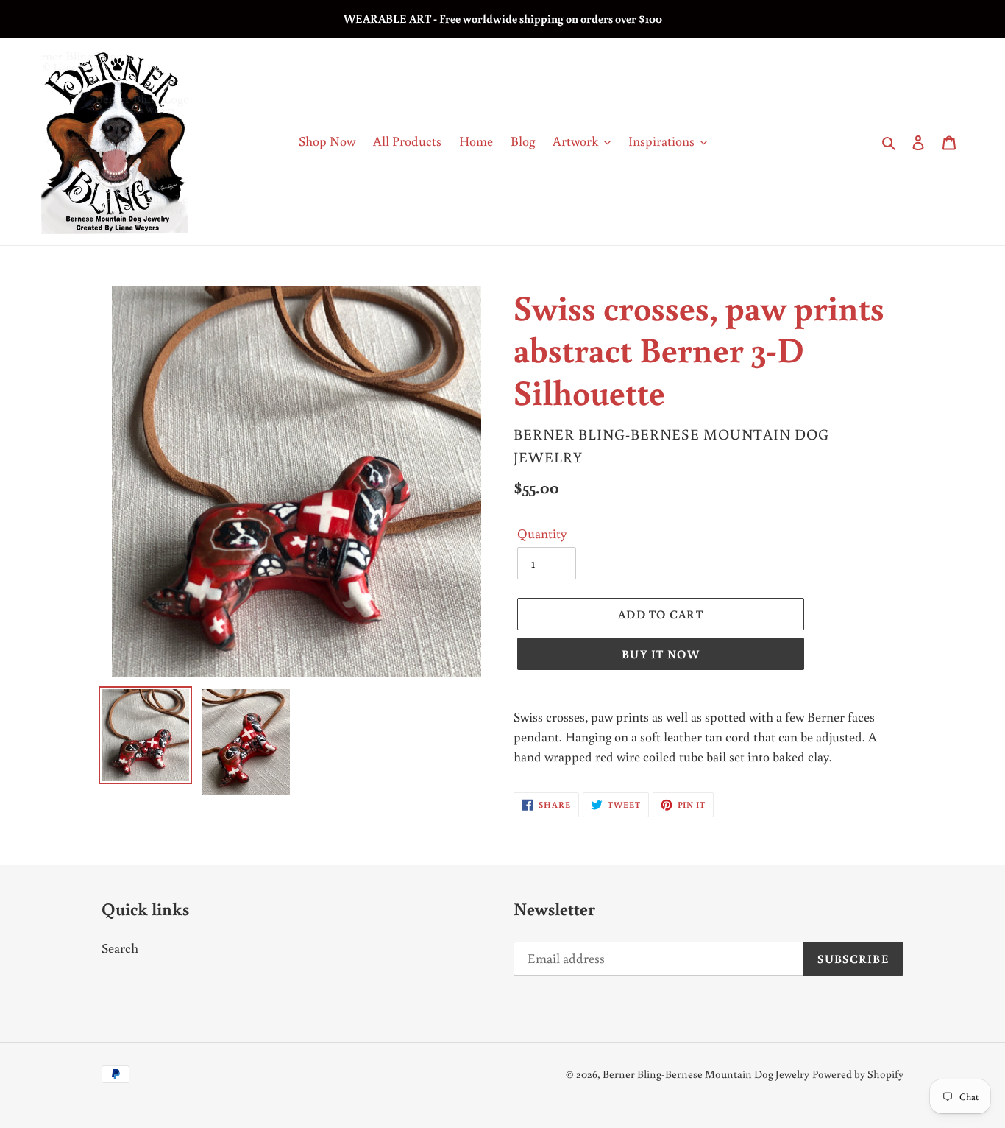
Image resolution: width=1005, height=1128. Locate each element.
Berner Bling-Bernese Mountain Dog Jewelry (706, 1074)
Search (120, 947)
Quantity (542, 533)
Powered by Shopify (857, 1074)
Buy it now (661, 653)
